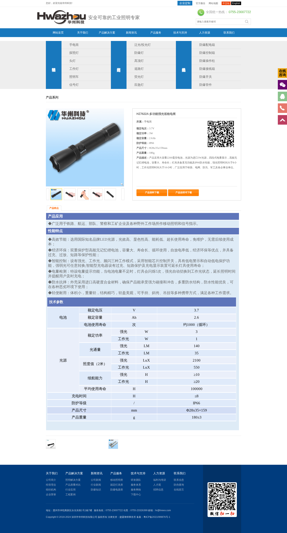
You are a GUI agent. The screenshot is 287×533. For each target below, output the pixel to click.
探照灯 (74, 52)
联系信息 (179, 479)
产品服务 (155, 32)
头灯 (72, 60)
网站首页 (58, 32)
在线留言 (179, 489)
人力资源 (204, 32)
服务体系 (136, 484)
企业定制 (184, 3)
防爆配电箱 (207, 44)
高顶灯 (139, 60)
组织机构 (51, 489)
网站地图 (213, 3)
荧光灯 (139, 76)
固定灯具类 (119, 65)
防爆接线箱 (207, 68)
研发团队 (136, 479)
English (236, 3)
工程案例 (70, 494)
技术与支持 (180, 32)
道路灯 (139, 68)
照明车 (74, 76)
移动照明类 (54, 65)
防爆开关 (205, 76)
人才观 (157, 484)
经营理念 (51, 484)
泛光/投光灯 (142, 44)
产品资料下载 (152, 192)
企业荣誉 (51, 494)
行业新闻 (96, 484)
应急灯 (139, 84)
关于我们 (82, 32)
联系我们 (229, 32)
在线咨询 (282, 73)
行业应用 (70, 489)
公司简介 (51, 479)
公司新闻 (96, 479)
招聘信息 (158, 489)
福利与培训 (159, 479)
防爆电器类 (184, 65)
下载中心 (136, 494)
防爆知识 (96, 489)
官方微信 (200, 3)
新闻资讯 (131, 32)
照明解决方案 (73, 479)
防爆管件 (205, 84)
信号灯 (74, 84)
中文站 (226, 3)
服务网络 (136, 489)
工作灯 (74, 68)
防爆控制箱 (207, 52)
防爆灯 (139, 52)
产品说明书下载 (184, 192)
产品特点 (54, 208)
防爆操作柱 (207, 60)
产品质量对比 (73, 484)
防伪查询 (179, 484)
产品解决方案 (107, 32)
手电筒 (74, 44)
